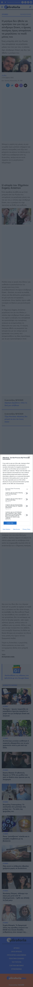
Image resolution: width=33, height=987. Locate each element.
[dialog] (16, 493)
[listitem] (16, 489)
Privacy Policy (26, 529)
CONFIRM (10, 523)
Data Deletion (6, 529)
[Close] (29, 457)
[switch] (26, 493)
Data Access (16, 529)
